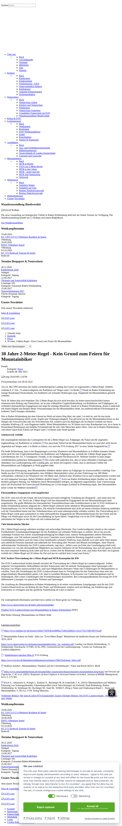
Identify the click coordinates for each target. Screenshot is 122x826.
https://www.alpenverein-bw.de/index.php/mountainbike (27, 605)
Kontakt (11, 809)
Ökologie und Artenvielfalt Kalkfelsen (19, 280)
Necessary (62, 796)
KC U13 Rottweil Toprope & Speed (18, 253)
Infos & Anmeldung (10, 313)
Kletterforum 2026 (10, 270)
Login (10, 819)
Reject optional (45, 807)
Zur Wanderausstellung (12, 222)
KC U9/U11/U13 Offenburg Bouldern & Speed (23, 237)
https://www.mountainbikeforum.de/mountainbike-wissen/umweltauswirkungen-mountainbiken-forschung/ (54, 671)
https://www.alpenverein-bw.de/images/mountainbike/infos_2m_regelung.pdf (37, 644)
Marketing (84, 796)
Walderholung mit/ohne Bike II (19, 655)
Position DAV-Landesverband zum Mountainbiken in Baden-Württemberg (36, 610)
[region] (61, 29)
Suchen (4, 5)
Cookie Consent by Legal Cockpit (100, 818)
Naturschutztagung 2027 (12, 291)
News (20, 369)
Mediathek (12, 817)
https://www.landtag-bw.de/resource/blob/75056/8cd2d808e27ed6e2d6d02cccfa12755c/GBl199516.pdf (52, 631)
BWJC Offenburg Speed (12, 245)
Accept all (92, 807)
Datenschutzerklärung (17, 814)
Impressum (12, 811)
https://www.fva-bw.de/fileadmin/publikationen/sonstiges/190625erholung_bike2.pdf (41, 660)
